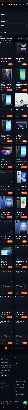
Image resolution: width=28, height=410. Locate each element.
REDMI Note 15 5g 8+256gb (19, 110)
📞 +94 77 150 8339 (23, 1)
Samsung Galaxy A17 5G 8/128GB (6, 136)
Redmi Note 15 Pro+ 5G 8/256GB (6, 85)
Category (4, 18)
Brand (3, 21)
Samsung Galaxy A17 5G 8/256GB (6, 110)
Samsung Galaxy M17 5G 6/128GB (21, 162)
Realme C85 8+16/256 (6, 236)
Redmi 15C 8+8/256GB (6, 286)
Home (3, 407)
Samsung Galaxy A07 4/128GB (20, 287)
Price (2, 25)
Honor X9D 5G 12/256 (6, 58)
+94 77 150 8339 (22, 387)
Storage (3, 32)
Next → (20, 347)
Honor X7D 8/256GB (20, 212)
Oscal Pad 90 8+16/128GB (4, 262)
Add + (10, 64)
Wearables (17, 365)
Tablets (16, 361)
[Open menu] (2, 4)
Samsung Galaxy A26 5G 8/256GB (21, 85)
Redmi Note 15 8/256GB (21, 186)
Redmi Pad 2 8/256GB (6, 161)
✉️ (5, 375)
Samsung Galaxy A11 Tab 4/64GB (21, 262)
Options (9, 90)
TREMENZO (8, 403)
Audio (16, 363)
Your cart (3, 383)
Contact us (3, 381)
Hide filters (14, 9)
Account (17, 407)
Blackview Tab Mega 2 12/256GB (6, 187)
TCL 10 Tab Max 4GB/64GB (19, 136)
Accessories (17, 368)
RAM (2, 28)
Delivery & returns (5, 385)
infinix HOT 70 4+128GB (20, 236)
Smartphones (18, 359)
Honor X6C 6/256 (19, 312)
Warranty (3, 387)
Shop (10, 407)
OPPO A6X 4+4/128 (5, 312)
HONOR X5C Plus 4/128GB (19, 337)
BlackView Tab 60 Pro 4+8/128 (6, 337)
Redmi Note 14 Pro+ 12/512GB (20, 59)
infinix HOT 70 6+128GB (6, 212)
